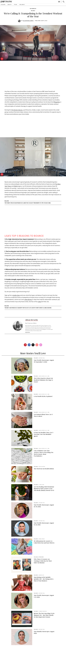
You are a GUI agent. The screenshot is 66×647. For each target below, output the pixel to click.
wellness (22, 4)
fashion (3, 4)
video (39, 301)
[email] (40, 344)
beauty (10, 4)
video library (28, 299)
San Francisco (33, 8)
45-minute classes (17, 110)
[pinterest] (1, 58)
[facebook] (29, 344)
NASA (16, 186)
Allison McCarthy (28, 20)
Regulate (57, 102)
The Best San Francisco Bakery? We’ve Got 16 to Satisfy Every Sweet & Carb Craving (28, 307)
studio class (16, 295)
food (15, 4)
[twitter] (33, 344)
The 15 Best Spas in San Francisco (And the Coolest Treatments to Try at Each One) (28, 203)
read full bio (27, 332)
